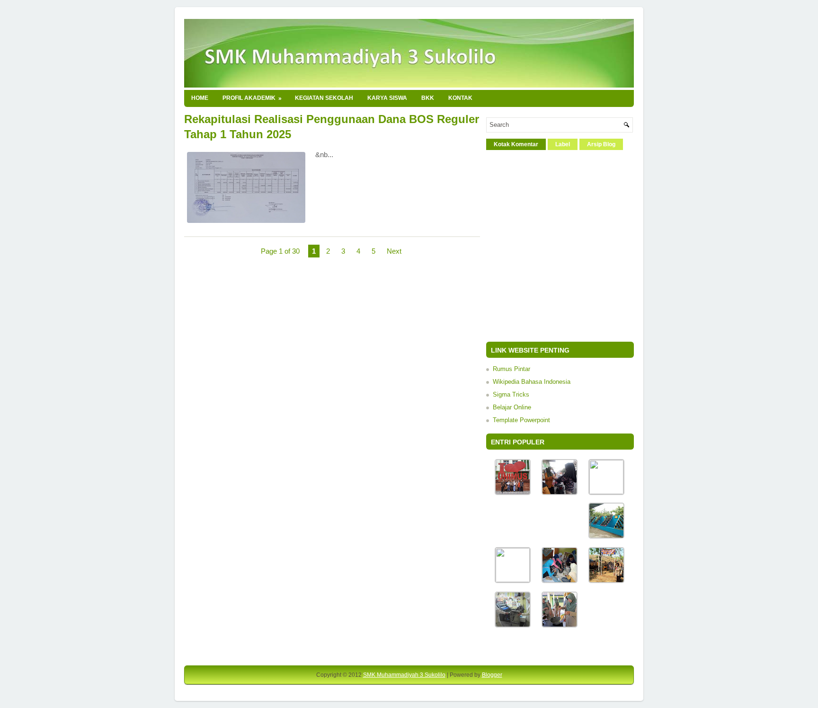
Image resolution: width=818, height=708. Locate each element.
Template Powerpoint (521, 420)
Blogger (492, 675)
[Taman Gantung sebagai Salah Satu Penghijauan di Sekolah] (606, 536)
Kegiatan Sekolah (324, 98)
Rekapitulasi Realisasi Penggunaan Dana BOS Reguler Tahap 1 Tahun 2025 (331, 127)
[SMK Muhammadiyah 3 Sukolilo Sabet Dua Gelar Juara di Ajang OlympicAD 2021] (513, 492)
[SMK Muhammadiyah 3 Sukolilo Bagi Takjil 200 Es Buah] (560, 492)
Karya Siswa (387, 98)
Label (562, 144)
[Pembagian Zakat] (560, 580)
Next (394, 251)
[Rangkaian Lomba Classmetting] (560, 625)
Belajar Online (512, 407)
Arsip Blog (601, 144)
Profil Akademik (252, 98)
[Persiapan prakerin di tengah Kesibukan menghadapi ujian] (513, 625)
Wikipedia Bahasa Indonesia (531, 381)
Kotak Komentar (516, 144)
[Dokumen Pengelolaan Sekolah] (606, 492)
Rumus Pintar (511, 368)
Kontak (460, 98)
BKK (427, 98)
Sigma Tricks (511, 394)
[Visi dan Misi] (513, 580)
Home (199, 98)
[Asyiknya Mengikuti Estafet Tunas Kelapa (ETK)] (606, 580)
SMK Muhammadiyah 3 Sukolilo (404, 675)
